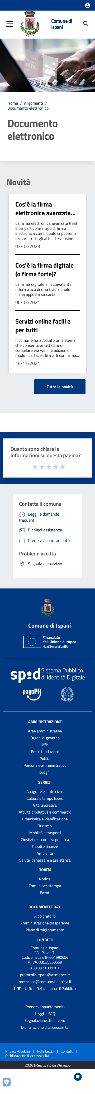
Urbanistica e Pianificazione (45, 819)
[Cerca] (86, 24)
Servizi (44, 782)
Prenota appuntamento (45, 1007)
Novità (18, 182)
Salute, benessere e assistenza (45, 860)
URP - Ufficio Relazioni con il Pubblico (45, 988)
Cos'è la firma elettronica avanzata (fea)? (43, 213)
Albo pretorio (45, 916)
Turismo (45, 826)
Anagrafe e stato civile (44, 791)
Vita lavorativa (45, 805)
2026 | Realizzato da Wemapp (47, 1065)
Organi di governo (45, 738)
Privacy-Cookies (17, 1051)
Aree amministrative (45, 731)
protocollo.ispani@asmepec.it (45, 975)
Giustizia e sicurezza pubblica (45, 839)
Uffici (45, 745)
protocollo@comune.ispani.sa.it (45, 982)
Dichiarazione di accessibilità (45, 1027)
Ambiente (45, 853)
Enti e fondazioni (45, 752)
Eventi (45, 893)
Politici (45, 758)
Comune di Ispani (61, 24)
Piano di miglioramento (45, 930)
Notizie (45, 879)
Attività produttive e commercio (45, 812)
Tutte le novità (60, 387)
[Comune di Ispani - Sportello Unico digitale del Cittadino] (29, 23)
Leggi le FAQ (45, 1014)
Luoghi (44, 772)
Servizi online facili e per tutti (42, 325)
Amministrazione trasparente (44, 923)
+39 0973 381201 (44, 968)
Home (12, 103)
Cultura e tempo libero (45, 798)
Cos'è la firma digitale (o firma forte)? (44, 269)
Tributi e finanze (45, 846)
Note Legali (45, 1051)
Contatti (45, 940)
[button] (87, 5)
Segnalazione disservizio (45, 1020)
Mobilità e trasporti (45, 833)
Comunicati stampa (45, 886)
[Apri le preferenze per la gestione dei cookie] (9, 1084)
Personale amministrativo (44, 765)
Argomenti (33, 103)
